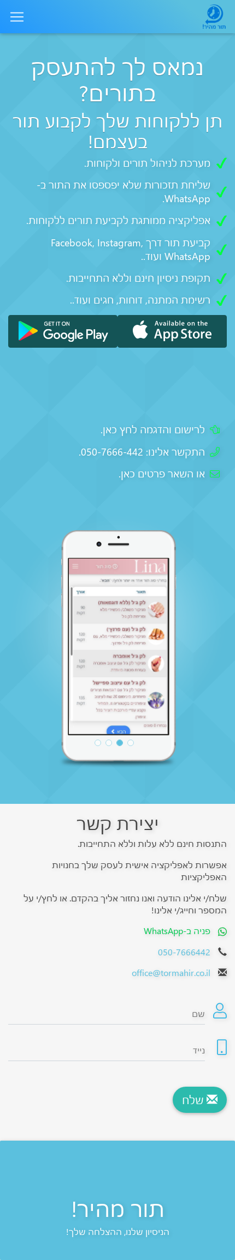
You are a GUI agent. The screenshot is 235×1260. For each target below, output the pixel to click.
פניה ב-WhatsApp (177, 930)
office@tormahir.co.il (171, 972)
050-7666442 (184, 952)
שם (198, 1013)
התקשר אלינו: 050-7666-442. (142, 451)
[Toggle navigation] (17, 16)
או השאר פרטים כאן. (162, 473)
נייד (199, 1050)
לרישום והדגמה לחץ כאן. (153, 429)
